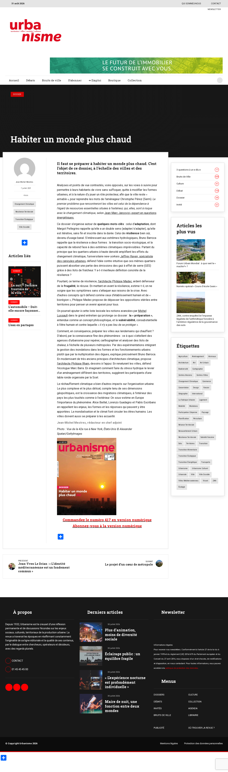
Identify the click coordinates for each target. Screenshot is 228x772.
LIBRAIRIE (193, 715)
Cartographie (197, 369)
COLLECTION (194, 701)
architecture (183, 363)
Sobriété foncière (207, 437)
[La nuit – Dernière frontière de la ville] (24, 282)
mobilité (181, 406)
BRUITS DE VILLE (162, 715)
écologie (181, 487)
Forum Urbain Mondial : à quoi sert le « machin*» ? (196, 265)
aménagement (198, 356)
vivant (205, 481)
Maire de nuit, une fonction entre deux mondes (122, 706)
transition (203, 443)
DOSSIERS (159, 694)
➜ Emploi (95, 80)
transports (205, 462)
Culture (197, 183)
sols (180, 443)
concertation (183, 387)
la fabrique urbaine (186, 400)
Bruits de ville (51, 80)
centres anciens (185, 375)
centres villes (202, 375)
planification (183, 418)
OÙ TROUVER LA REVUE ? (201, 727)
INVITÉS (158, 708)
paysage (205, 412)
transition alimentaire (187, 450)
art (194, 363)
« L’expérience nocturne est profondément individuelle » (125, 682)
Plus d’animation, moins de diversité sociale (121, 634)
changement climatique (24, 204)
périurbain (197, 418)
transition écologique (24, 219)
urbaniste (182, 474)
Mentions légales (169, 743)
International (197, 393)
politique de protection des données (181, 668)
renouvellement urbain (187, 431)
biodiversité (183, 369)
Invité (197, 204)
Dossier (17, 94)
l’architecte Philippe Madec (115, 281)
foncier (206, 387)
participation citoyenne (187, 412)
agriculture (183, 356)
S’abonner (75, 80)
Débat (198, 190)
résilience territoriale (24, 212)
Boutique (114, 80)
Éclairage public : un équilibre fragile (122, 656)
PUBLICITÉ (159, 727)
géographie (183, 393)
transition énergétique (187, 462)
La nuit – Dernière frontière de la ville (24, 289)
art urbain (204, 363)
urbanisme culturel (200, 468)
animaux (212, 356)
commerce (206, 381)
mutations (193, 406)
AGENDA (193, 708)
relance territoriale (186, 425)
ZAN (214, 481)
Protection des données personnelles (203, 743)
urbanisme (183, 468)
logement (203, 400)
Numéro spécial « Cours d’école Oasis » (197, 286)
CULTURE (193, 694)
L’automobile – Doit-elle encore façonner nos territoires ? (23, 310)
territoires (190, 443)
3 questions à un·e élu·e (197, 169)
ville (193, 474)
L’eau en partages (21, 325)
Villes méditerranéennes (188, 481)
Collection (135, 80)
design (196, 387)
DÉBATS (158, 701)
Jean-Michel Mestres (24, 182)
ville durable (24, 227)
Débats (30, 80)
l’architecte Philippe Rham (73, 363)
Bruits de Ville (198, 176)
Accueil (14, 80)
